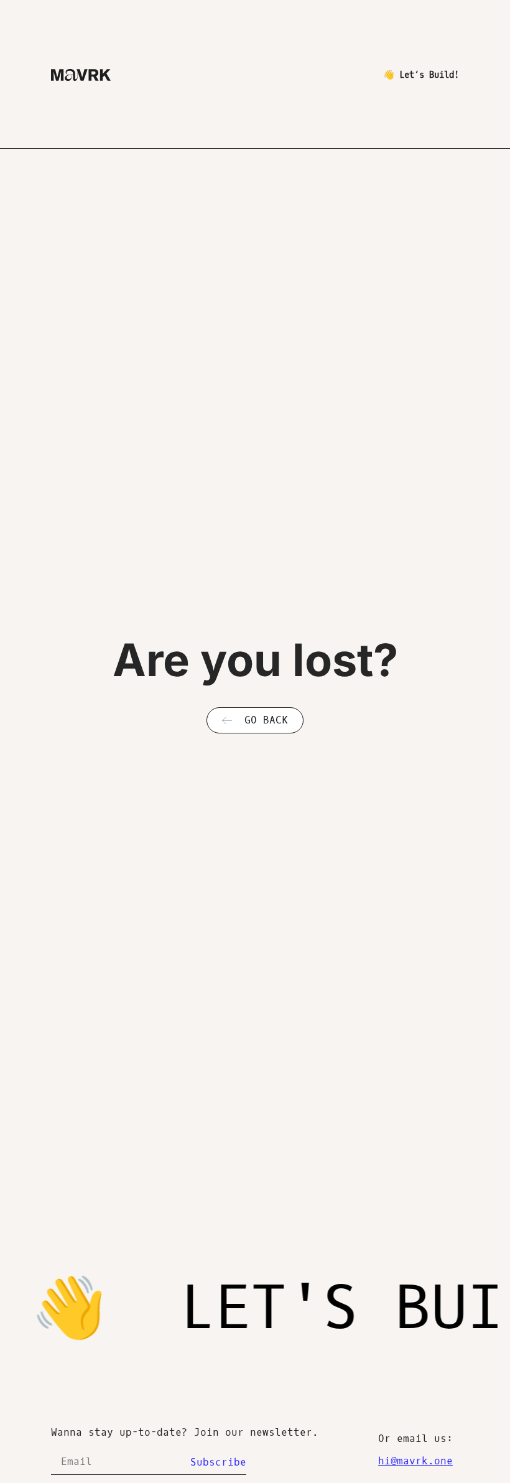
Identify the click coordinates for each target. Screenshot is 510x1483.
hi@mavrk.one (415, 1460)
